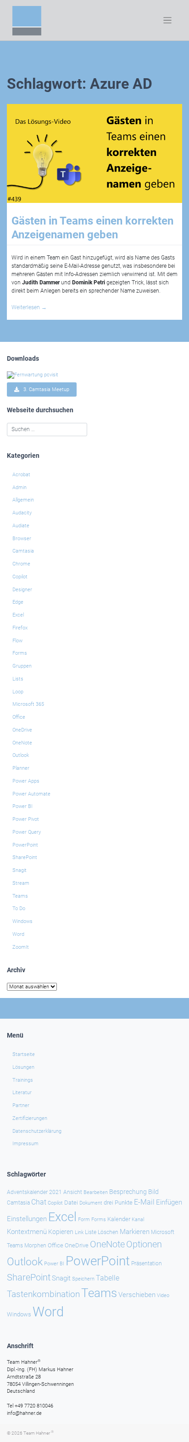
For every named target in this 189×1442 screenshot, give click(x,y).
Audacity (22, 513)
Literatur (22, 1093)
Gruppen (22, 666)
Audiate (20, 526)
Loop (17, 692)
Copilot (20, 577)
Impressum (25, 1144)
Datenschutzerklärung (36, 1131)
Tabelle (107, 1278)
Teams (20, 896)
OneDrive (22, 730)
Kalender (118, 1219)
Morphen (35, 1245)
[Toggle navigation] (167, 20)
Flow (17, 641)
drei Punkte (118, 1202)
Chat (38, 1202)
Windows (22, 921)
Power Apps (25, 781)
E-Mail (144, 1202)
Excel (18, 615)
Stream (20, 883)
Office (18, 717)
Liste (90, 1232)
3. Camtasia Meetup (44, 389)
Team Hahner (38, 1433)
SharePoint (24, 857)
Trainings (22, 1080)
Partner (20, 1105)
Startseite (23, 1054)
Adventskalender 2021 (34, 1192)
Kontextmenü (27, 1232)
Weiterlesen (29, 307)
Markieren (135, 1232)
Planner (20, 768)
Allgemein (23, 500)
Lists (17, 679)
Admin (19, 487)
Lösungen (23, 1067)
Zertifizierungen (29, 1118)
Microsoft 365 (28, 704)
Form (84, 1220)
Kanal (138, 1219)
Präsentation (146, 1263)
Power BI (22, 806)
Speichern (83, 1279)
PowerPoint (25, 845)
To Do (18, 908)
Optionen (144, 1244)
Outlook (20, 755)
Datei (71, 1202)
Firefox (20, 628)
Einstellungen (27, 1219)
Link (79, 1232)
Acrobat (21, 475)
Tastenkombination (43, 1294)
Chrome (21, 564)
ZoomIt (20, 947)
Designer (22, 590)
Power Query (26, 832)
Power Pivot (25, 819)
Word (18, 934)
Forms (19, 653)
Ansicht (72, 1192)
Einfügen (169, 1202)
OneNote (22, 743)
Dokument (90, 1203)
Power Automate (31, 794)
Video (163, 1295)
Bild (153, 1191)
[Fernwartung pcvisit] (32, 375)
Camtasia (23, 551)
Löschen (108, 1232)
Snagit (19, 870)
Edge (17, 602)
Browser (21, 539)
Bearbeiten (95, 1192)
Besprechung (128, 1191)
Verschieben (137, 1295)
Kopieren (60, 1231)
